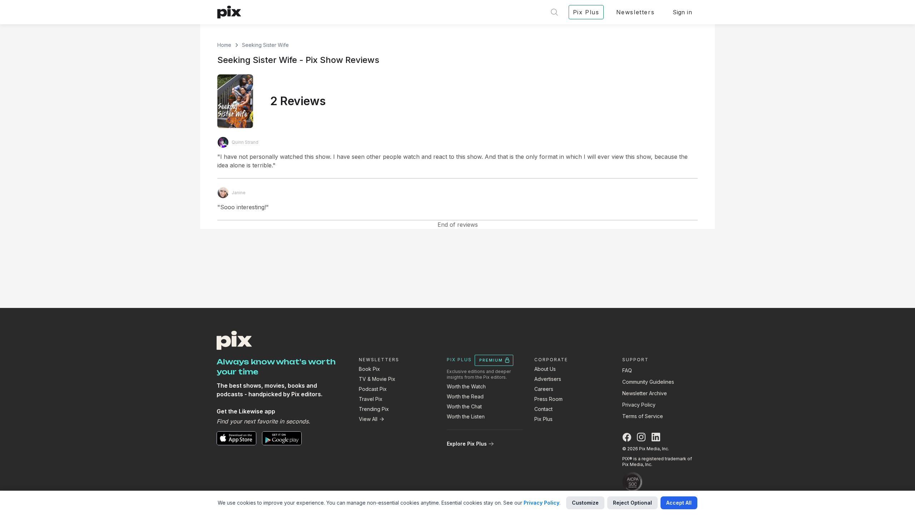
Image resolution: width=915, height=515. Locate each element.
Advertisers (547, 379)
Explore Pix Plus (467, 444)
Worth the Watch (466, 386)
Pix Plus (543, 419)
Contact (543, 409)
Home (224, 45)
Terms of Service (642, 416)
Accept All (679, 503)
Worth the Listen (466, 416)
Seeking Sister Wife (265, 45)
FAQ (627, 370)
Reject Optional (632, 503)
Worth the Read (465, 396)
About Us (545, 369)
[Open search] (554, 12)
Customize (585, 503)
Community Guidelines (648, 382)
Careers (543, 389)
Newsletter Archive (644, 393)
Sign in (682, 12)
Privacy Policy (639, 405)
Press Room (548, 399)
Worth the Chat (464, 406)
